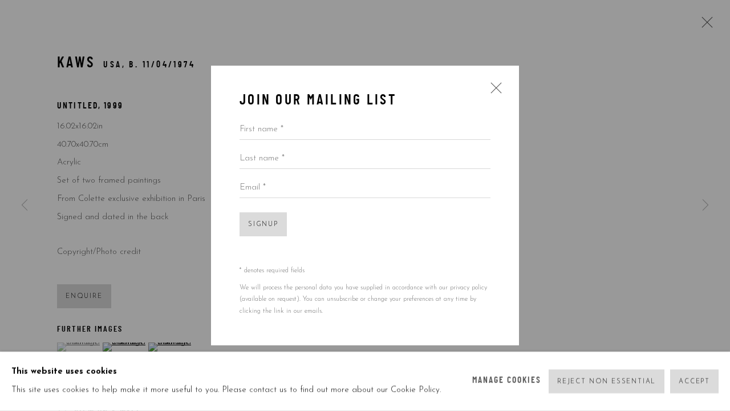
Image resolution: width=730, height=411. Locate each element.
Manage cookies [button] (507, 381)
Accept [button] (694, 381)
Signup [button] (263, 224)
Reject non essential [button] (606, 381)
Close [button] (493, 92)
